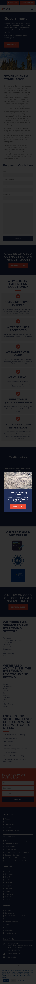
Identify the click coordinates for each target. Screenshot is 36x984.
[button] (29, 474)
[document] (18, 492)
